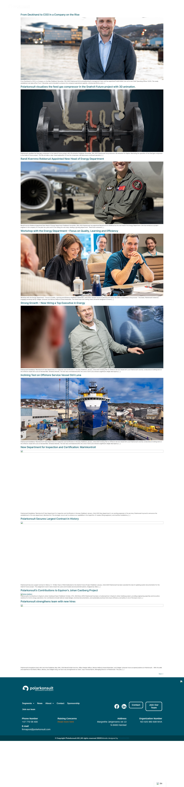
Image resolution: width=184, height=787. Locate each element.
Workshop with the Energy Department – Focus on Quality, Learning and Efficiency (69, 230)
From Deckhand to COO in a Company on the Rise (50, 14)
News (115, 6)
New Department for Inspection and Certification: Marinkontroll (58, 447)
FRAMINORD (123, 738)
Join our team (169, 6)
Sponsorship (152, 6)
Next (161, 674)
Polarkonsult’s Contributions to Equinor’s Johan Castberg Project (59, 590)
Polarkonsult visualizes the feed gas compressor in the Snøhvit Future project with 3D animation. (78, 86)
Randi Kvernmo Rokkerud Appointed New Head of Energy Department (62, 158)
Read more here (66, 722)
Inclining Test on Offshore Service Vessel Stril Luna (51, 375)
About (125, 6)
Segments (102, 6)
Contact (138, 6)
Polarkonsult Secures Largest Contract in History (50, 518)
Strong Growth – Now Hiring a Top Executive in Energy (53, 302)
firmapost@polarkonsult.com (36, 729)
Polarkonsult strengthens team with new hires (48, 601)
